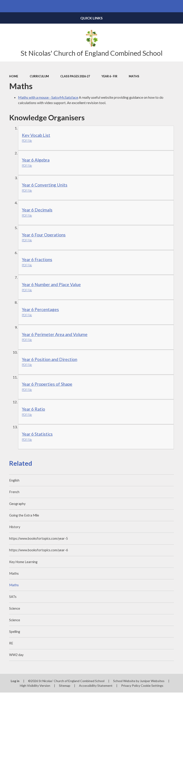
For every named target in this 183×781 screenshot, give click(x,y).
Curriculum (39, 76)
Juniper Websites (152, 681)
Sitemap (64, 685)
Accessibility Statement (95, 685)
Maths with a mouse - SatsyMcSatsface (48, 97)
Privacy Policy (130, 685)
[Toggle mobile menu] (6, 6)
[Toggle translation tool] (164, 6)
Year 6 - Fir (109, 76)
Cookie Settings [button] (152, 685)
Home (13, 76)
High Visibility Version (35, 685)
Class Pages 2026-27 (75, 76)
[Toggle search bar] (177, 6)
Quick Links (91, 18)
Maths (134, 76)
